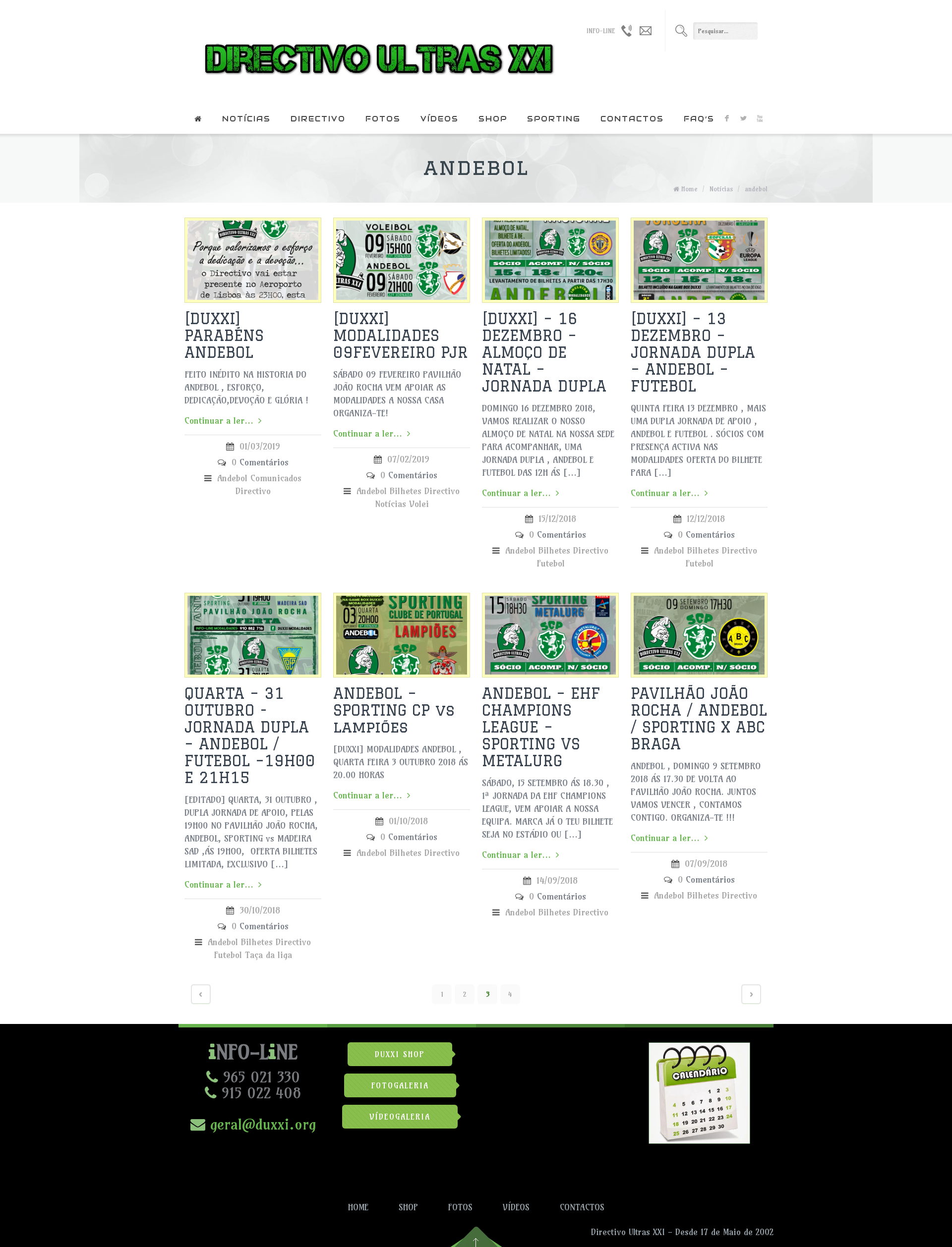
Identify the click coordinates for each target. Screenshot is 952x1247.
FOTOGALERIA (400, 1085)
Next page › (751, 994)
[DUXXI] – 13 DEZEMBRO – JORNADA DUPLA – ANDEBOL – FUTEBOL (693, 352)
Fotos (383, 118)
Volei (419, 504)
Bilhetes (405, 491)
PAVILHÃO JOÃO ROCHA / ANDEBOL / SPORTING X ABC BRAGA (699, 718)
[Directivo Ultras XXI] (376, 52)
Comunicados (275, 478)
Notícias (246, 118)
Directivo (318, 118)
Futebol (550, 563)
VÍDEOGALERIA (399, 1117)
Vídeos (439, 118)
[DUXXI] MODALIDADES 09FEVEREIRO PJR (400, 335)
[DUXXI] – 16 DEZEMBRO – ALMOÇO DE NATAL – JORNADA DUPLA (544, 352)
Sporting (554, 118)
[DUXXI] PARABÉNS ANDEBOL (224, 335)
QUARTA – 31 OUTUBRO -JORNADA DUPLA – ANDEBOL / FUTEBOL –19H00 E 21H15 (249, 735)
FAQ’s (699, 118)
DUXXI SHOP (400, 1054)
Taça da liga (268, 955)
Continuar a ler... (218, 420)
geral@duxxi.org (260, 1124)
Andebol (232, 478)
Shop (492, 118)
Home (689, 189)
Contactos (632, 118)
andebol (756, 189)
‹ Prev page (201, 994)
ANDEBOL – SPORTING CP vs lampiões (394, 710)
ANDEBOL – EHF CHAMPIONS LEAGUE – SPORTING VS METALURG (541, 726)
